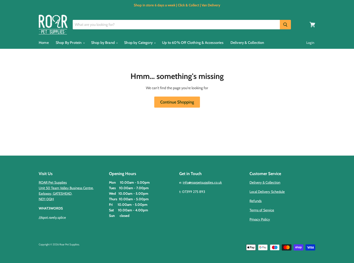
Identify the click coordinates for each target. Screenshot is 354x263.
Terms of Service (262, 210)
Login (310, 43)
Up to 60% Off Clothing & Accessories (192, 42)
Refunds (256, 201)
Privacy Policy (260, 219)
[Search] (285, 24)
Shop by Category (138, 42)
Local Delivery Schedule (267, 192)
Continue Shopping (177, 102)
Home (44, 42)
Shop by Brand (103, 42)
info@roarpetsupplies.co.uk (202, 182)
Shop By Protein (69, 42)
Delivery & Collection (247, 42)
